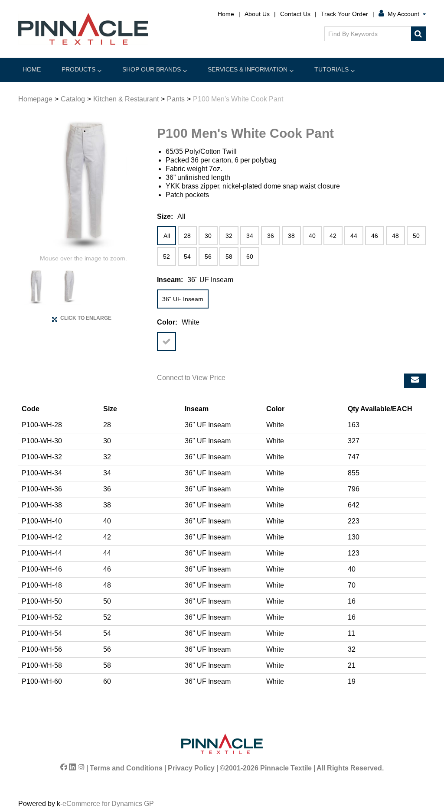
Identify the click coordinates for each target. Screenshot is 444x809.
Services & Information (247, 69)
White (166, 341)
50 (416, 235)
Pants (176, 99)
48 (395, 235)
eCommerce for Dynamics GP (108, 803)
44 (353, 235)
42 (333, 235)
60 (249, 256)
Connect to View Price (191, 377)
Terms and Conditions (126, 768)
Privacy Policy (191, 768)
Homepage (35, 99)
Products (78, 69)
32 (228, 235)
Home (226, 13)
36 (270, 235)
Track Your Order (344, 13)
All (166, 235)
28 (187, 235)
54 (187, 256)
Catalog (73, 99)
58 (228, 256)
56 (208, 256)
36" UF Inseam (182, 299)
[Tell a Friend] (415, 381)
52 (166, 256)
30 (208, 235)
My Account (403, 13)
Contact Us (295, 13)
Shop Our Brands (151, 69)
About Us (257, 13)
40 (312, 235)
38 (291, 235)
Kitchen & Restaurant (126, 99)
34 (249, 235)
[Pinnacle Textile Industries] (83, 29)
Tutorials (331, 69)
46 (374, 235)
